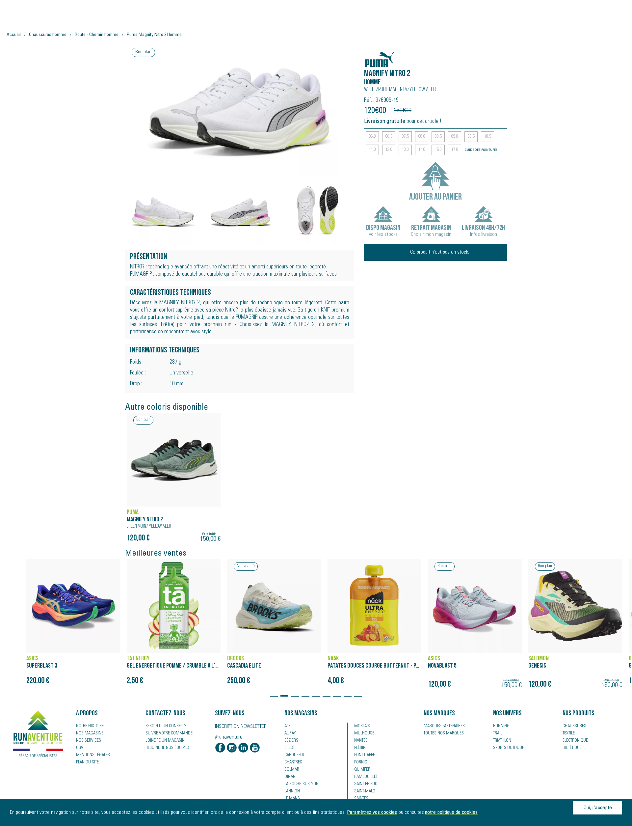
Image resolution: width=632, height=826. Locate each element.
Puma (371, 55)
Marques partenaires (444, 726)
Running (501, 726)
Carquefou (294, 755)
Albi (287, 726)
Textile (569, 733)
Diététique (572, 748)
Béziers (291, 740)
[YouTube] (255, 748)
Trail (497, 733)
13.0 (405, 150)
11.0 (372, 150)
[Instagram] (231, 748)
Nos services (88, 740)
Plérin (360, 748)
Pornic (360, 762)
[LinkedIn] (243, 748)
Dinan (290, 777)
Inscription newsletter (241, 726)
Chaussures (574, 726)
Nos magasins (90, 733)
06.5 (388, 136)
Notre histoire (90, 726)
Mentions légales (93, 755)
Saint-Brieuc (365, 784)
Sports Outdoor (508, 748)
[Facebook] (220, 748)
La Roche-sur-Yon (301, 784)
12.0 (388, 150)
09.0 (454, 136)
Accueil (14, 35)
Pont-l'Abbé (364, 755)
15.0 (438, 150)
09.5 (471, 136)
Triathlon (502, 740)
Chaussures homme (47, 35)
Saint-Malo (364, 791)
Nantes (361, 740)
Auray (290, 733)
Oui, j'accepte (597, 808)
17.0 (454, 150)
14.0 (421, 150)
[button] (274, 693)
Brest (289, 748)
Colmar (291, 769)
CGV (79, 748)
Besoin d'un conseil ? (165, 726)
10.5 (487, 136)
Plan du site (87, 762)
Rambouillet (366, 777)
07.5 (405, 136)
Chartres (293, 762)
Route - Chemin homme (96, 35)
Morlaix (362, 726)
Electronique (575, 740)
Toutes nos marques (444, 733)
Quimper (362, 769)
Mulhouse (364, 733)
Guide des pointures (481, 150)
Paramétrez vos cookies (372, 812)
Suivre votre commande (169, 733)
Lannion (292, 791)
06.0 (372, 136)
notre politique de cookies (451, 812)
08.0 (421, 136)
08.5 (438, 136)
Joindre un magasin (165, 740)
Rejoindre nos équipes (167, 748)
